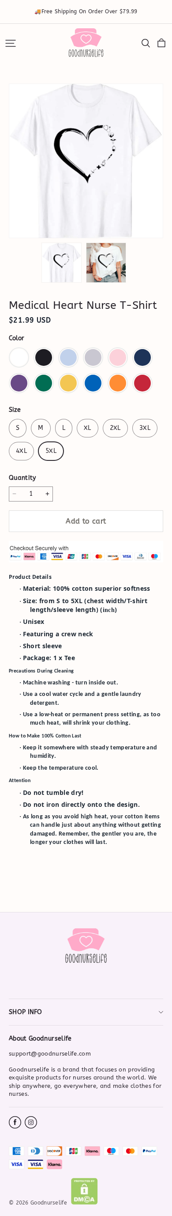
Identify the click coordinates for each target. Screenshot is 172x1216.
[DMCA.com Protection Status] (84, 1203)
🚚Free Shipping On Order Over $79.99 (86, 11)
